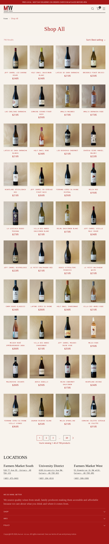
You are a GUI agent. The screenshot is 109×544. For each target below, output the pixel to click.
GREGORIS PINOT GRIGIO (93, 72)
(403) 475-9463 (11, 478)
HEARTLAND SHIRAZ (93, 382)
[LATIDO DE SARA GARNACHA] (67, 57)
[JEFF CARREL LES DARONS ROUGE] (15, 57)
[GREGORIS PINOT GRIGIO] (93, 57)
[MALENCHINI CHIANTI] (15, 366)
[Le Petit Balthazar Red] (41, 252)
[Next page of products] (73, 438)
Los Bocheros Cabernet (67, 150)
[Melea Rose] (93, 327)
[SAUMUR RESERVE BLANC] (41, 405)
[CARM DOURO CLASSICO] (15, 291)
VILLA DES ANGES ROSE (93, 306)
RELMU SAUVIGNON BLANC (67, 228)
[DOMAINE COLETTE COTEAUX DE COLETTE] (93, 405)
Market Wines (23, 534)
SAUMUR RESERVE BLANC (41, 421)
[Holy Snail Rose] (41, 135)
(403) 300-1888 (81, 478)
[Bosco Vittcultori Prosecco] (67, 252)
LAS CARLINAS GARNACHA (15, 111)
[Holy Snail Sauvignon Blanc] (41, 57)
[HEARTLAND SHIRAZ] (93, 366)
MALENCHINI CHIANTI (15, 382)
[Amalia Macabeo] (67, 96)
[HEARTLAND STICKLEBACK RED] (15, 174)
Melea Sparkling (67, 421)
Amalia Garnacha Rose (93, 111)
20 (67, 438)
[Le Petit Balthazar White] (93, 252)
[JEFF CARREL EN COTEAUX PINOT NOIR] (41, 174)
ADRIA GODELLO (41, 382)
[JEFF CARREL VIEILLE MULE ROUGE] (93, 213)
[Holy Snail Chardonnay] (67, 291)
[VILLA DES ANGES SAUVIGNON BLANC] (41, 213)
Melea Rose (94, 343)
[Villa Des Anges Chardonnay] (41, 327)
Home (6, 19)
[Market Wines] (8, 9)
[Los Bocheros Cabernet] (67, 135)
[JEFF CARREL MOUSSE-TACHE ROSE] (67, 327)
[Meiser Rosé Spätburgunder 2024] (15, 327)
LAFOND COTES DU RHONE (41, 306)
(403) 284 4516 (46, 478)
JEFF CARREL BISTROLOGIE (15, 267)
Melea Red (93, 189)
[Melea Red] (93, 174)
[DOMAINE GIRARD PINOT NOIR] (41, 96)
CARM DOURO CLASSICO (15, 306)
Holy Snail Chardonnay (67, 306)
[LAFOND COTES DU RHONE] (41, 291)
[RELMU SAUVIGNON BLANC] (67, 213)
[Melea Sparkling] (67, 405)
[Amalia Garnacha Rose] (93, 96)
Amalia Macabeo (67, 111)
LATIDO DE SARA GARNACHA (67, 72)
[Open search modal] (92, 8)
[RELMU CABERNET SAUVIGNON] (67, 366)
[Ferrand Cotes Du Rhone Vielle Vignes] (15, 405)
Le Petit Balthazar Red (41, 267)
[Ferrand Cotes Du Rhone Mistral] (67, 174)
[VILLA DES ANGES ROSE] (93, 291)
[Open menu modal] (104, 8)
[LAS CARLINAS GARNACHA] (15, 96)
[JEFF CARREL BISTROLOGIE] (15, 252)
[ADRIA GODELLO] (41, 366)
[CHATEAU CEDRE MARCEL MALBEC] (93, 135)
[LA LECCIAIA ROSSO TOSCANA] (15, 213)
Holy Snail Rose (41, 150)
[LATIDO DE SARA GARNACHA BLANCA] (15, 135)
